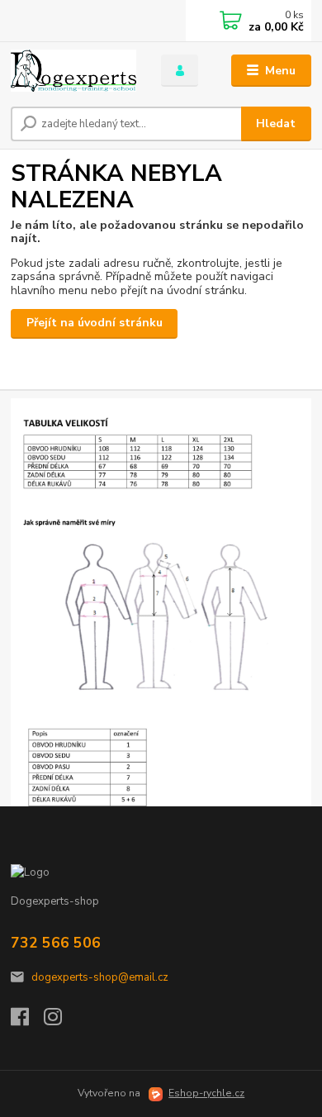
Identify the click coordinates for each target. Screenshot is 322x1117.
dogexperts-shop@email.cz (99, 977)
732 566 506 (56, 943)
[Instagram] (60, 1021)
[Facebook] (27, 1021)
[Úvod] (73, 71)
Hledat (276, 123)
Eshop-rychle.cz (206, 1093)
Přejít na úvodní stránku (94, 322)
